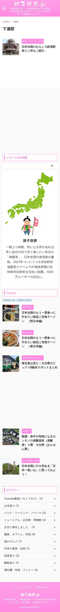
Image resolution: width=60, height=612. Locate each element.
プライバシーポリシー (22, 587)
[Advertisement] (30, 122)
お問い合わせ (42, 587)
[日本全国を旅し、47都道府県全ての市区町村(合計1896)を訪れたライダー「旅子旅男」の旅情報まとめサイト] (30, 4)
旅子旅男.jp (30, 594)
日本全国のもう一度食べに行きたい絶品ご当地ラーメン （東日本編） (39, 342)
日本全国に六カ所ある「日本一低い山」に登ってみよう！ (39, 470)
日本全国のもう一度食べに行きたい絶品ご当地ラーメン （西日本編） (39, 317)
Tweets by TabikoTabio (17, 299)
